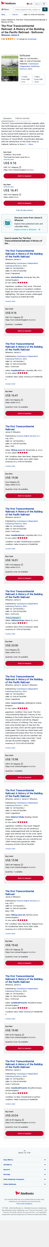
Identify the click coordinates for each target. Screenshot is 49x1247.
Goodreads (32, 39)
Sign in (37, 4)
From (25, 79)
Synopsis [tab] (7, 118)
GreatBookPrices (18, 370)
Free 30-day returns (24, 210)
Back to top (24, 1153)
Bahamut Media (17, 817)
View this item (9, 159)
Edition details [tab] (23, 118)
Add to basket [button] (24, 176)
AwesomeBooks (17, 703)
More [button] (31, 144)
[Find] (45, 9)
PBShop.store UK (18, 915)
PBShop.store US (18, 450)
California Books (17, 620)
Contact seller (10, 301)
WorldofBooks (17, 277)
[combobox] (28, 9)
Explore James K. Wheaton (26, 229)
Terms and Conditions (24, 1204)
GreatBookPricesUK (19, 1003)
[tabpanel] (23, 134)
